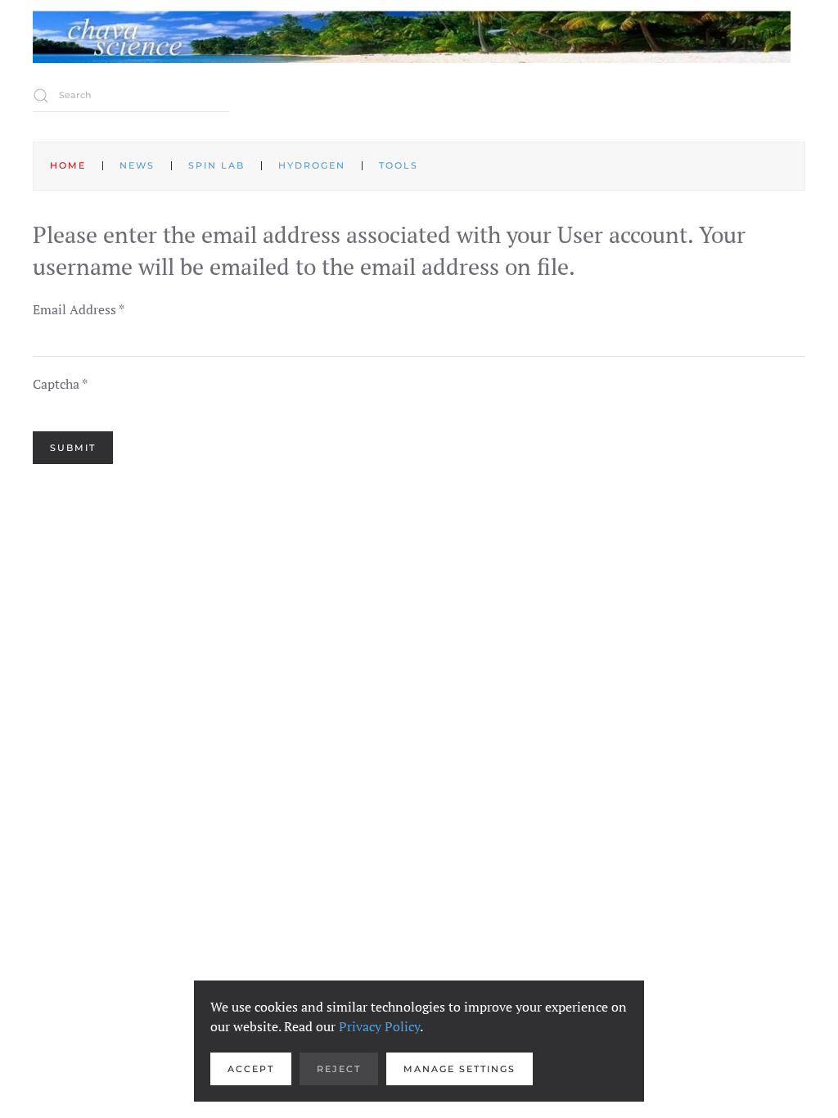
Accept (251, 1069)
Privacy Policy (379, 1026)
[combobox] (131, 95)
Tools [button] (398, 165)
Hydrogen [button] (311, 165)
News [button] (137, 165)
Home (68, 165)
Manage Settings (459, 1069)
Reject (339, 1069)
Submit (73, 447)
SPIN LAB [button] (216, 165)
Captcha (60, 384)
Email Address (78, 309)
